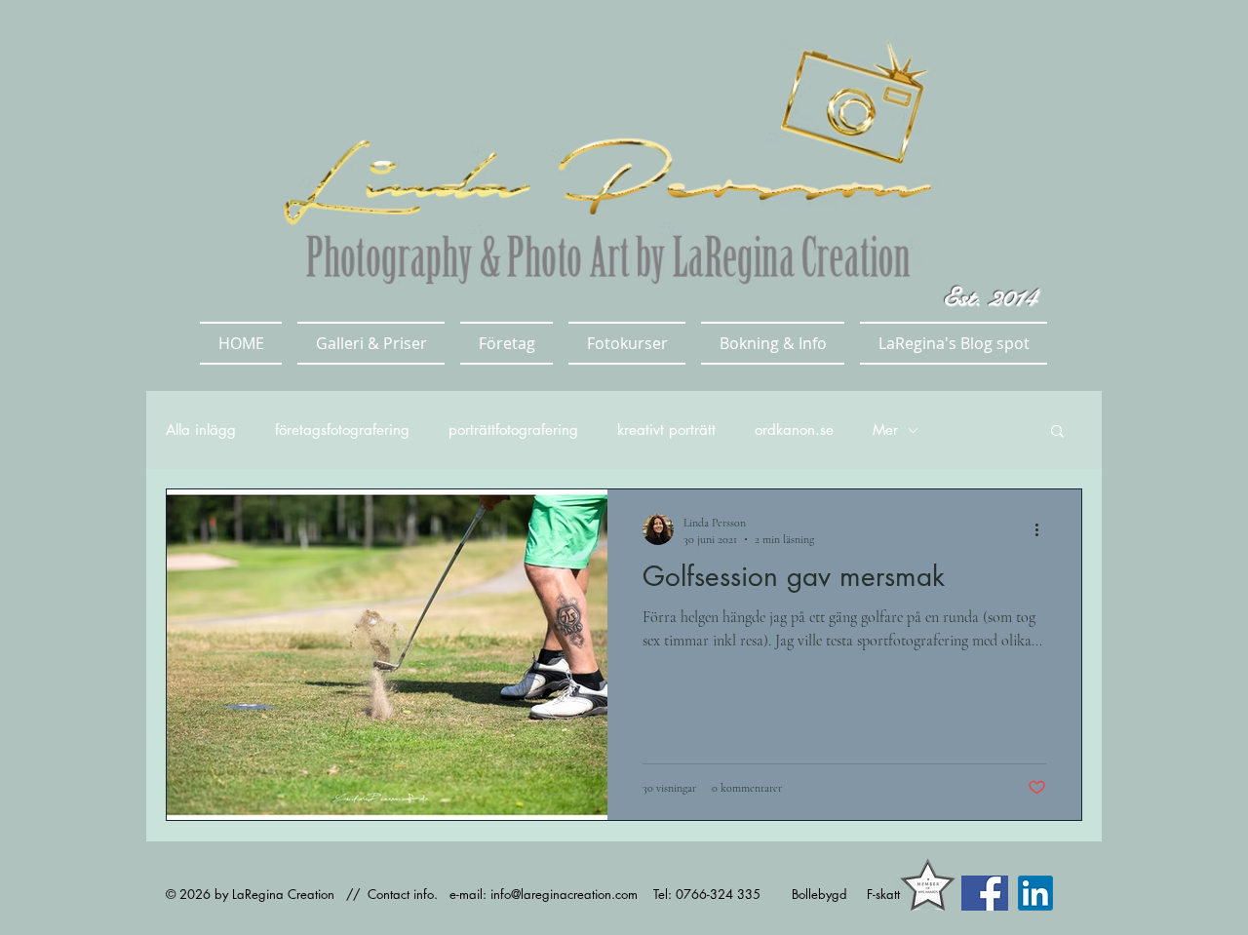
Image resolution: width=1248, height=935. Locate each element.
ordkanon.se (794, 430)
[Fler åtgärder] (1043, 529)
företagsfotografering (342, 430)
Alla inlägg (201, 430)
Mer (885, 430)
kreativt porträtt (666, 430)
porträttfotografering (513, 430)
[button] (371, 343)
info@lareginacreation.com (564, 894)
